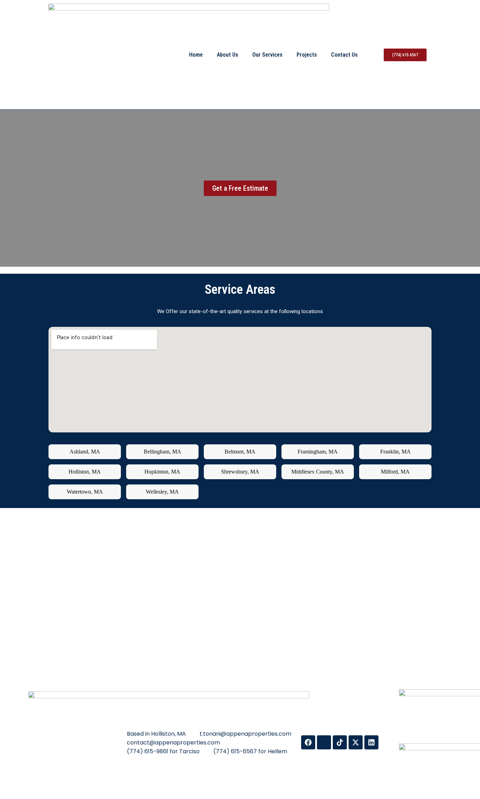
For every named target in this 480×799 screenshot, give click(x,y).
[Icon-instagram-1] (324, 742)
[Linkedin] (371, 742)
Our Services (267, 54)
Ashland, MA (85, 452)
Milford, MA (395, 472)
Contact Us (344, 54)
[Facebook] (308, 742)
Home (196, 54)
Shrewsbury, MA (240, 472)
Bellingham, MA (162, 452)
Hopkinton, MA (162, 472)
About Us (227, 54)
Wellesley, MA (162, 492)
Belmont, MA (240, 452)
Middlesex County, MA (317, 472)
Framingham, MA (318, 452)
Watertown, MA (85, 492)
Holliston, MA (85, 472)
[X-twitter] (356, 742)
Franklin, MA (395, 452)
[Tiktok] (340, 742)
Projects (307, 54)
